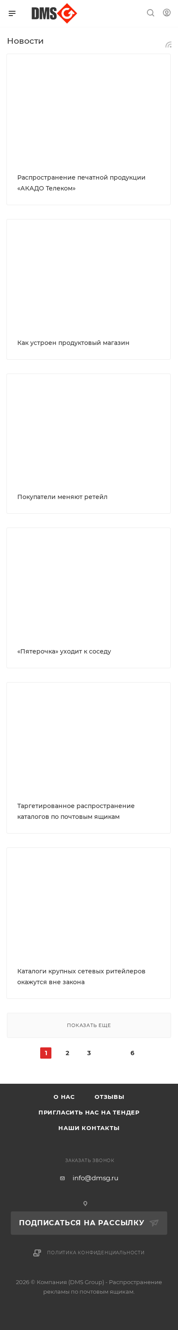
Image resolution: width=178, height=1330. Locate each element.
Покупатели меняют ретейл (62, 497)
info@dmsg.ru (95, 1178)
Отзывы (109, 1096)
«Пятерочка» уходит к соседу (64, 651)
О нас (64, 1096)
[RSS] (168, 44)
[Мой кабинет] (167, 14)
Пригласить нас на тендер (89, 1112)
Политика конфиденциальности (96, 1253)
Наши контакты (88, 1127)
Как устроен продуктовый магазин (73, 343)
